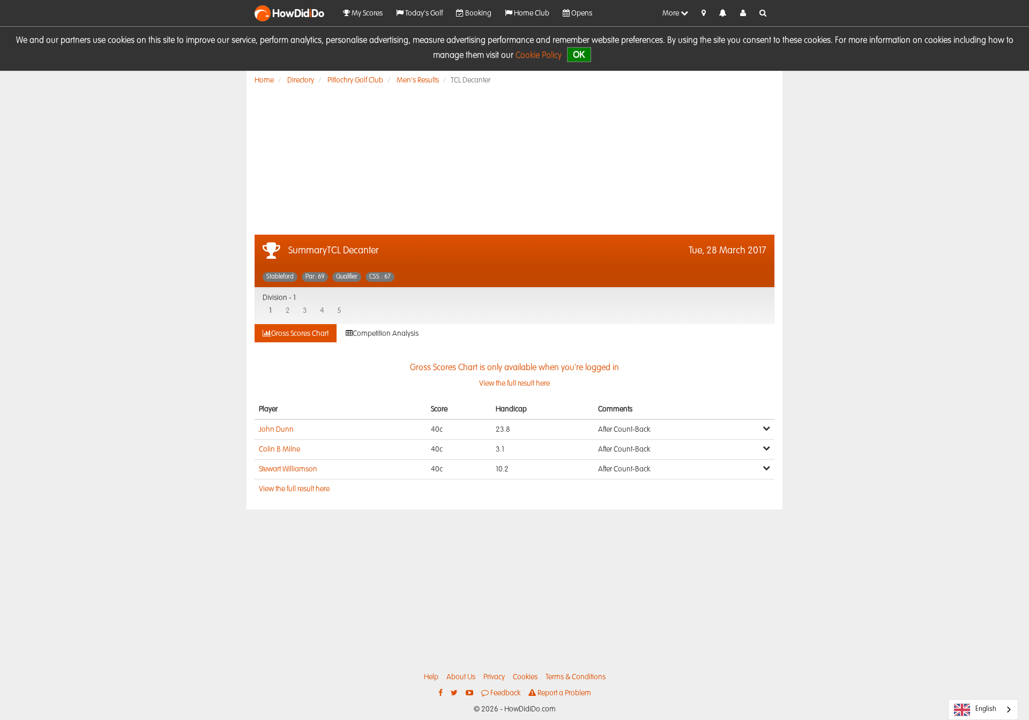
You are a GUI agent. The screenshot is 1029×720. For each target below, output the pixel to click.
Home (264, 80)
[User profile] (743, 13)
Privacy (494, 677)
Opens (581, 13)
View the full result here (294, 489)
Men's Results (418, 80)
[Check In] (703, 13)
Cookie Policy (539, 55)
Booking (477, 13)
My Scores (366, 13)
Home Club (530, 13)
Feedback (504, 693)
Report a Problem (563, 693)
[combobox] (983, 709)
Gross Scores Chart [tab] (300, 334)
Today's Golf (423, 13)
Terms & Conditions (576, 677)
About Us (460, 677)
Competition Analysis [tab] (386, 334)
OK (579, 54)
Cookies (525, 677)
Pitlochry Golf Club (355, 80)
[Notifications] (723, 14)
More (671, 13)
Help (431, 677)
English (985, 709)
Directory (300, 80)
